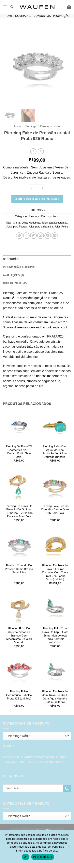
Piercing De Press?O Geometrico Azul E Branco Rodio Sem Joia (19, 451)
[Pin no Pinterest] (47, 235)
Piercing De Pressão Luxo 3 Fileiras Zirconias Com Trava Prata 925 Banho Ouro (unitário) (55, 572)
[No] (68, 847)
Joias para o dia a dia (40, 226)
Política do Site (42, 856)
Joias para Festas (16, 226)
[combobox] (37, 736)
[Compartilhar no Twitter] (33, 235)
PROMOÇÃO (61, 15)
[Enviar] (67, 788)
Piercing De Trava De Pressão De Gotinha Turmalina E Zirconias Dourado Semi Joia (19, 511)
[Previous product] (41, 151)
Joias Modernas (31, 222)
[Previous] (9, 66)
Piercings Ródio (50, 126)
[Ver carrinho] (69, 7)
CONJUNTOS (42, 15)
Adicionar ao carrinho (37, 199)
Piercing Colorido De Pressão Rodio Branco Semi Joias (19, 569)
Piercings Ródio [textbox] (36, 736)
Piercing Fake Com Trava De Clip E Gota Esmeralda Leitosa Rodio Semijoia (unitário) (55, 635)
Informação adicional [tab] (19, 267)
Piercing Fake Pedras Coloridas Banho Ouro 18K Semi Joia (55, 509)
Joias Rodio (61, 226)
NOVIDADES (23, 15)
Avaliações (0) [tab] (13, 275)
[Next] (64, 66)
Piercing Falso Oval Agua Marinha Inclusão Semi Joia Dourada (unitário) (55, 451)
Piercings (30, 126)
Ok (25, 856)
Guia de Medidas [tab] (15, 283)
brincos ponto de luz (29, 386)
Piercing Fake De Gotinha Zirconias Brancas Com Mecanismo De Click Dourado (19, 635)
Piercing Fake (12, 293)
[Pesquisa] (11, 7)
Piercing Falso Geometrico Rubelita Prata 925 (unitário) (19, 695)
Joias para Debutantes (54, 222)
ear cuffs (19, 381)
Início (17, 126)
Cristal (16, 222)
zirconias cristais (14, 346)
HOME (9, 15)
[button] (5, 7)
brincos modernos (48, 376)
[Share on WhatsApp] (19, 235)
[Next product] (33, 151)
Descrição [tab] (11, 259)
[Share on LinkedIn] (55, 235)
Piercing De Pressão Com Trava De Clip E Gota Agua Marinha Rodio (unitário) (55, 696)
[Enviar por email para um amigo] (40, 235)
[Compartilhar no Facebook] (26, 235)
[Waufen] (37, 7)
